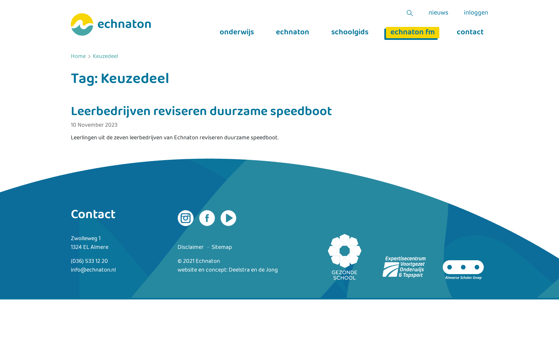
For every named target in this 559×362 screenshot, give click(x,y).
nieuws (438, 13)
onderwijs (237, 32)
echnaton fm (412, 32)
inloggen (476, 13)
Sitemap (222, 247)
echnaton (292, 32)
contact (470, 32)
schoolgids (349, 32)
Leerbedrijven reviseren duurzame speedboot (201, 111)
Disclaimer (191, 247)
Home (78, 56)
